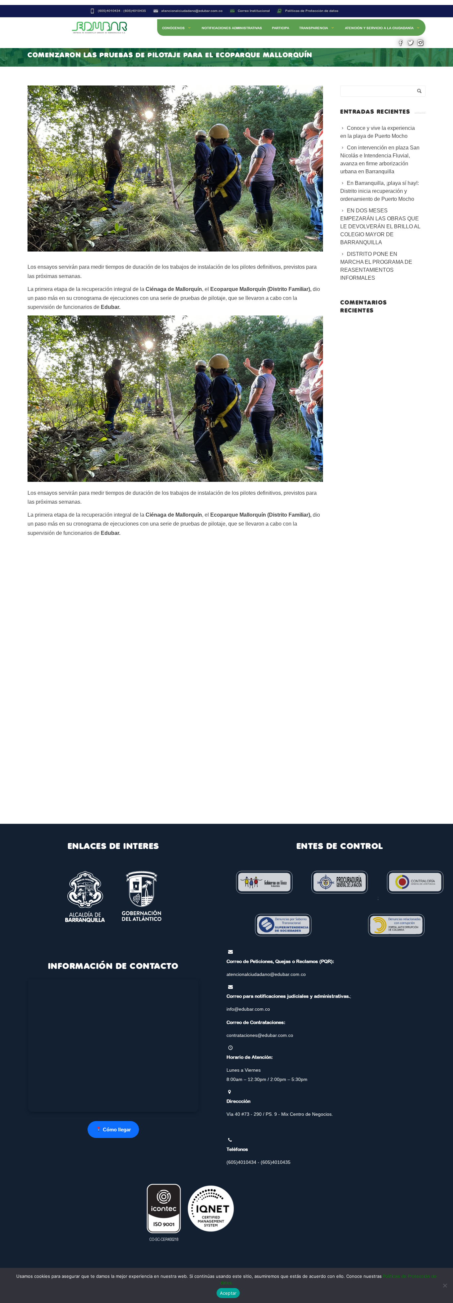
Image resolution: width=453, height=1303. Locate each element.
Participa (280, 28)
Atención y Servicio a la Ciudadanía (379, 28)
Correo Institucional (254, 11)
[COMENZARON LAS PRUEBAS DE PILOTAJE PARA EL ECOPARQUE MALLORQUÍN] (175, 168)
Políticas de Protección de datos (311, 11)
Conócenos (173, 28)
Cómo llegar (116, 1129)
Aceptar (228, 1293)
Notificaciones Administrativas (232, 28)
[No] (444, 1285)
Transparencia (313, 28)
